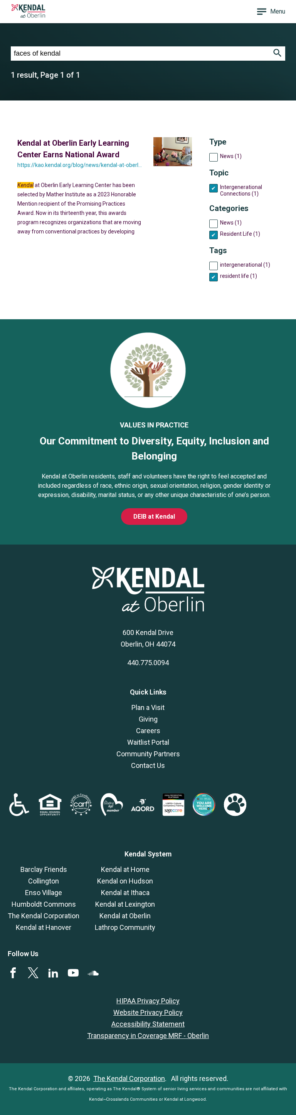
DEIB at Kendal (154, 516)
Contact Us (148, 765)
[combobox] (140, 53)
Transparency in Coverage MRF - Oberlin (148, 1036)
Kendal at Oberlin (125, 916)
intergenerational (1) (245, 265)
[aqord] (142, 809)
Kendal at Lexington (125, 904)
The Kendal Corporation (43, 916)
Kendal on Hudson (125, 881)
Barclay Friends (43, 869)
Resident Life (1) (240, 234)
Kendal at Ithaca (125, 893)
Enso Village (43, 893)
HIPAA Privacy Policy (148, 1001)
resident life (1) (238, 276)
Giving (148, 719)
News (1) (231, 156)
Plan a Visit (148, 707)
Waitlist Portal (148, 742)
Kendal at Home (125, 869)
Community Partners (148, 754)
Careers (148, 731)
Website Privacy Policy (148, 1012)
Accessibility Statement (148, 1024)
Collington (43, 881)
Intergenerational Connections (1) (241, 190)
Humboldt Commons (44, 904)
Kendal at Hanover (43, 927)
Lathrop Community (125, 927)
